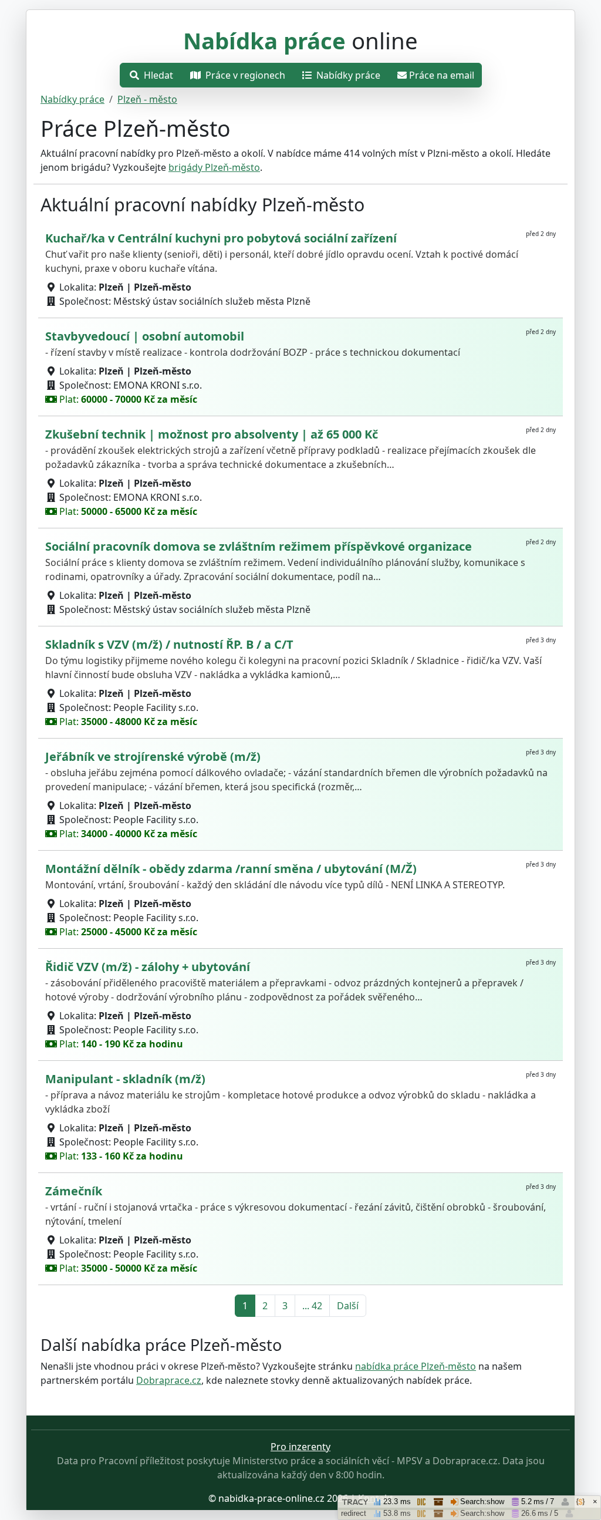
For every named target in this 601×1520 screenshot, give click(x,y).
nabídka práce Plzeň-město (415, 1366)
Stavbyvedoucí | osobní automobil (144, 336)
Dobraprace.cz (168, 1380)
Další (348, 1305)
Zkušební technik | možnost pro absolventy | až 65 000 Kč (211, 434)
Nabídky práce (347, 75)
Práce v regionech (244, 75)
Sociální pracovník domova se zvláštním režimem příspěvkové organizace (258, 546)
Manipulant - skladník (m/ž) (125, 1079)
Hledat (157, 75)
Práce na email (441, 75)
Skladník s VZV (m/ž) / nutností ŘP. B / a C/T (169, 644)
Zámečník (73, 1191)
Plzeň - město (147, 99)
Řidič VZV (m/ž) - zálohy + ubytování (147, 967)
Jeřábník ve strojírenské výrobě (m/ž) (153, 756)
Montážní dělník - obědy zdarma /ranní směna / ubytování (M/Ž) (231, 869)
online (300, 40)
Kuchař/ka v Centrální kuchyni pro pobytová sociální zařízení (221, 238)
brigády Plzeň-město (214, 167)
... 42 (312, 1305)
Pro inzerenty (300, 1446)
